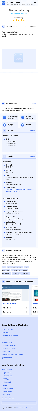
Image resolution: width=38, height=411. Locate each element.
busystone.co (6, 373)
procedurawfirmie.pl (9, 348)
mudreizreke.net (9, 304)
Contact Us (19, 403)
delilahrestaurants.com (10, 336)
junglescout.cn (7, 342)
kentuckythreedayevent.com (12, 355)
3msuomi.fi (5, 339)
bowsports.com (7, 329)
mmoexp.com (7, 392)
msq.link (5, 385)
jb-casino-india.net (8, 398)
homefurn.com (7, 376)
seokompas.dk (7, 369)
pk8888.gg (5, 379)
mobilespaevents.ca (9, 345)
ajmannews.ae (7, 358)
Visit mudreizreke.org (19, 13)
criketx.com (6, 351)
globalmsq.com (7, 388)
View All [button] (34, 103)
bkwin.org (5, 333)
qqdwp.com (6, 395)
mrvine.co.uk (6, 382)
